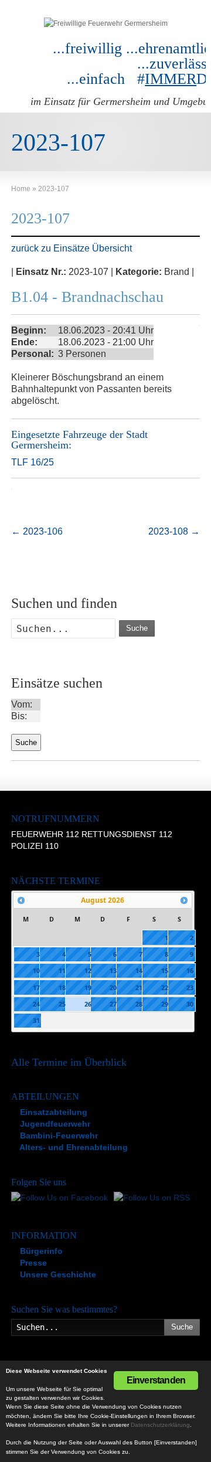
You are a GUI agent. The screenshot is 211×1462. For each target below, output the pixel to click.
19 (87, 987)
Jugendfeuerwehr (54, 1123)
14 (138, 970)
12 (87, 970)
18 (62, 987)
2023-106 (37, 531)
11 (62, 970)
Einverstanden (156, 1380)
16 (189, 970)
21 (138, 987)
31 (36, 1020)
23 (189, 987)
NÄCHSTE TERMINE (55, 881)
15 (164, 970)
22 (164, 987)
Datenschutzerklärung (160, 1425)
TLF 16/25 (32, 462)
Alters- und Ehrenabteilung (73, 1147)
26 (87, 1003)
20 (113, 987)
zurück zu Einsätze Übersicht (71, 248)
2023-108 (174, 531)
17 (36, 987)
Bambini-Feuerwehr (58, 1135)
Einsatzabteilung (52, 1112)
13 (113, 970)
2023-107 (40, 218)
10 (36, 970)
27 (113, 1003)
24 (36, 1003)
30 (189, 1003)
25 (62, 1003)
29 (164, 1003)
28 (138, 1003)
